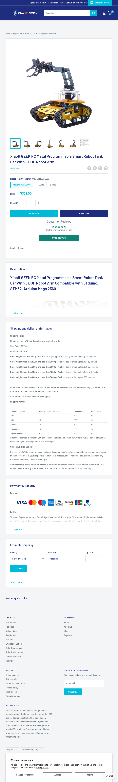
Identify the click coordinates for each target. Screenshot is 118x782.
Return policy (12, 679)
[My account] (104, 13)
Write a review (59, 237)
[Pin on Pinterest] (95, 168)
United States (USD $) (30, 750)
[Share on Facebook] (89, 168)
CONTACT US (11, 692)
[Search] (93, 13)
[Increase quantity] (39, 203)
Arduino (9, 639)
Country (13, 552)
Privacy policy (12, 687)
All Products (11, 622)
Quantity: (14, 203)
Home (8, 34)
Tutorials (10, 661)
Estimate (19, 568)
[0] (110, 13)
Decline (89, 775)
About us (68, 627)
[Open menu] (7, 13)
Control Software (13, 656)
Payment (68, 635)
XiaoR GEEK (14, 169)
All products (17, 34)
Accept (57, 775)
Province (52, 552)
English (10, 750)
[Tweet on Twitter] (100, 168)
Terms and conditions (15, 683)
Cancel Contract (13, 696)
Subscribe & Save (102, 3)
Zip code (89, 552)
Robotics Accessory (15, 648)
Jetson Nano (11, 631)
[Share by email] (106, 168)
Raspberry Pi (11, 635)
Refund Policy (15, 582)
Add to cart (34, 213)
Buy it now (84, 213)
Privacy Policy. (42, 767)
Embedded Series (14, 644)
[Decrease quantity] (23, 203)
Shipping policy (13, 675)
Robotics (10, 627)
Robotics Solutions (14, 652)
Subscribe (72, 692)
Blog (66, 631)
